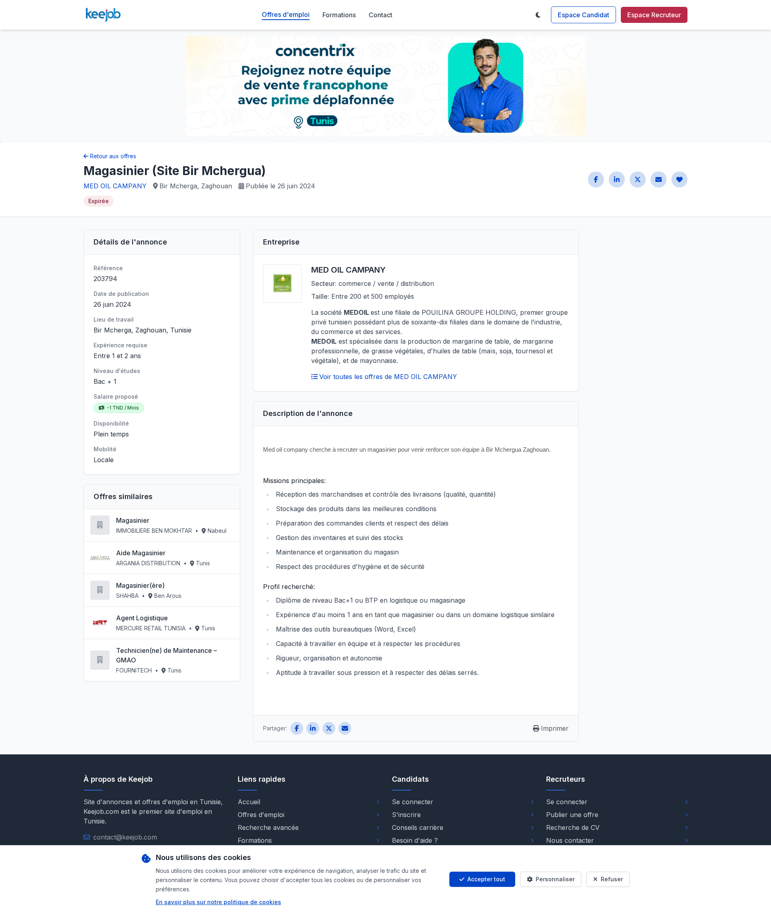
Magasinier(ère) (140, 585)
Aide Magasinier (140, 553)
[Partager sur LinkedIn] (617, 179)
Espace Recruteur (654, 15)
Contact (380, 15)
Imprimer (555, 728)
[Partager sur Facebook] (596, 179)
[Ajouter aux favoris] (679, 179)
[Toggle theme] (538, 14)
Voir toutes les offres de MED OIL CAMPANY (388, 377)
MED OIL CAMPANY (115, 186)
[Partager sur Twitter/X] (638, 179)
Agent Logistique (142, 618)
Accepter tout (486, 879)
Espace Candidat (583, 15)
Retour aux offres (113, 156)
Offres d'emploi (286, 14)
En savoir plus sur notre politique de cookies (218, 902)
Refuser (612, 879)
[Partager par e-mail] (659, 179)
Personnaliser (555, 879)
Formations (339, 15)
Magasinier (132, 520)
